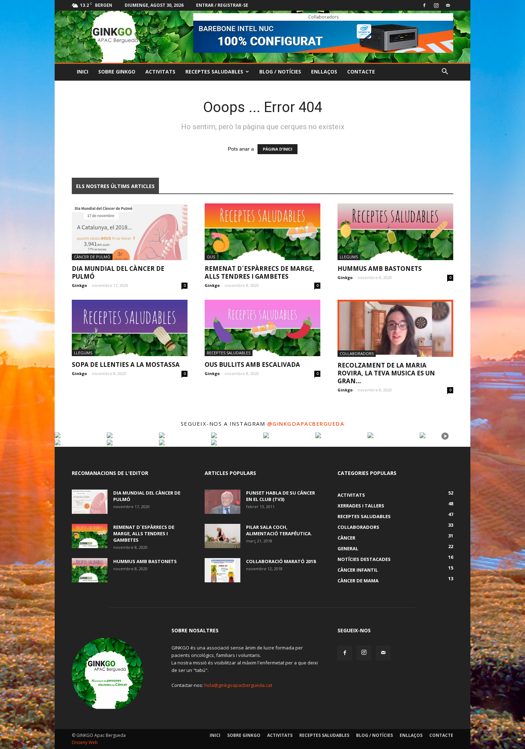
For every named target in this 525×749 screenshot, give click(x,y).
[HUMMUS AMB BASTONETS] (395, 231)
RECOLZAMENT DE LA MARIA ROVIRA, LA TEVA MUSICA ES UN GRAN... (386, 373)
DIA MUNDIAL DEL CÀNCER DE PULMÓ (118, 272)
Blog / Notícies (280, 71)
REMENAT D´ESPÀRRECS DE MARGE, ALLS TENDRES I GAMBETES (259, 272)
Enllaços (324, 71)
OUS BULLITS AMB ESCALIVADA (252, 364)
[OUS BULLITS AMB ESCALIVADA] (262, 328)
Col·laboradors (357, 353)
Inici (82, 71)
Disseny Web (85, 742)
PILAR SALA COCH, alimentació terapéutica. (279, 530)
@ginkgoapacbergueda (306, 423)
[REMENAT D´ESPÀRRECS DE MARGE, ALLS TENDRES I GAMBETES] (262, 231)
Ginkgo (79, 285)
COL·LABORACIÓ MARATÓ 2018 (281, 561)
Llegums (349, 256)
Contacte (361, 71)
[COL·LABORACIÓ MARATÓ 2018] (222, 570)
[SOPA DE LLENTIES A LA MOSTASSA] (130, 328)
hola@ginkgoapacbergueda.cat (238, 685)
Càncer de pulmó (92, 256)
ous (211, 256)
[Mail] (447, 5)
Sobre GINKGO (116, 71)
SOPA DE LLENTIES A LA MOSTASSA (126, 364)
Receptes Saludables (214, 71)
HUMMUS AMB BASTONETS (380, 268)
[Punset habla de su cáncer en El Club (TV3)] (222, 502)
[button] (444, 72)
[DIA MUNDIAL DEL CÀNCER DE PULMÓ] (130, 231)
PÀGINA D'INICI (277, 149)
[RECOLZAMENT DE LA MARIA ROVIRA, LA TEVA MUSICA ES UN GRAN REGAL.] (395, 328)
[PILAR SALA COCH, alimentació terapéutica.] (222, 536)
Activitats (160, 71)
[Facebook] (424, 5)
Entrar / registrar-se (222, 5)
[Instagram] (436, 5)
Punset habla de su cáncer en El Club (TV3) (280, 496)
